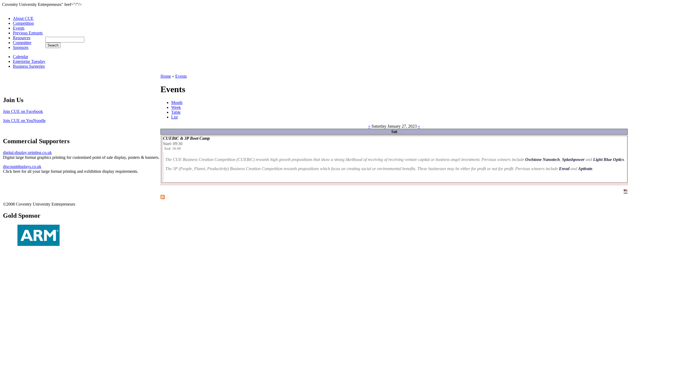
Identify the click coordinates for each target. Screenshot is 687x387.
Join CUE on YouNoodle (24, 120)
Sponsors (20, 47)
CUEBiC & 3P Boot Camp (186, 138)
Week (176, 107)
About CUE (23, 18)
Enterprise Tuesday (29, 61)
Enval (564, 168)
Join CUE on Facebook (23, 111)
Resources (21, 37)
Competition (23, 23)
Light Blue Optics (608, 159)
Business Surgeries (29, 66)
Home (165, 76)
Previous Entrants (28, 33)
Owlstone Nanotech (542, 159)
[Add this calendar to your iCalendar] (625, 192)
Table (176, 112)
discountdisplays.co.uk (22, 166)
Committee (22, 42)
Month (176, 102)
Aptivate (585, 168)
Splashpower (573, 159)
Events (18, 28)
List (174, 117)
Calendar (20, 56)
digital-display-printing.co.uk (27, 152)
